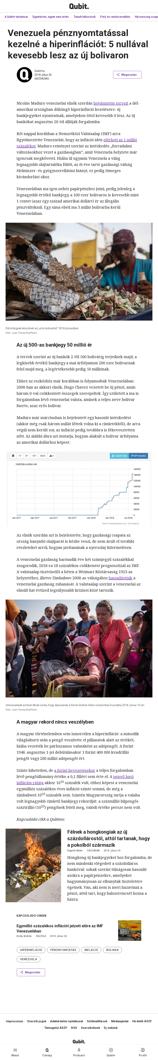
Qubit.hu (39, 70)
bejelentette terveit (110, 103)
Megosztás (129, 74)
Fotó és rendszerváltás (115, 16)
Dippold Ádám (75, 850)
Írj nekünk (111, 1028)
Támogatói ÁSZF (55, 1028)
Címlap (47, 1055)
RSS (74, 1028)
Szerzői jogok (36, 1021)
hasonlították (120, 577)
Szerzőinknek (90, 1028)
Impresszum (14, 1021)
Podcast (79, 1055)
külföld (41, 936)
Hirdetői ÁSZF (142, 1021)
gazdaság (41, 78)
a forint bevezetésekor (74, 770)
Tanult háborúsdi (85, 16)
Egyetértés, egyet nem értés (51, 16)
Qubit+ (111, 1055)
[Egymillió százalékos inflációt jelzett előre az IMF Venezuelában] (129, 930)
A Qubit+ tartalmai (16, 16)
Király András (24, 936)
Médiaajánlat (120, 1021)
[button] (31, 950)
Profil (143, 1055)
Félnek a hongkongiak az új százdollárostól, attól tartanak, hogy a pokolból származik (108, 838)
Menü (15, 1055)
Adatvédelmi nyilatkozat (66, 1021)
